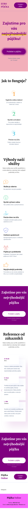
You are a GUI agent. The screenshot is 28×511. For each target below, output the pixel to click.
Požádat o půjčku (20, 5)
